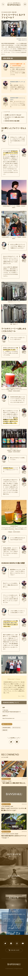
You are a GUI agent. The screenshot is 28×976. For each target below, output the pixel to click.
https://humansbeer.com (8, 718)
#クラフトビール (16, 727)
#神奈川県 (5, 730)
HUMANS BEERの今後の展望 (12, 120)
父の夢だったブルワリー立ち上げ (13, 115)
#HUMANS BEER (6, 727)
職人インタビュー (6, 724)
